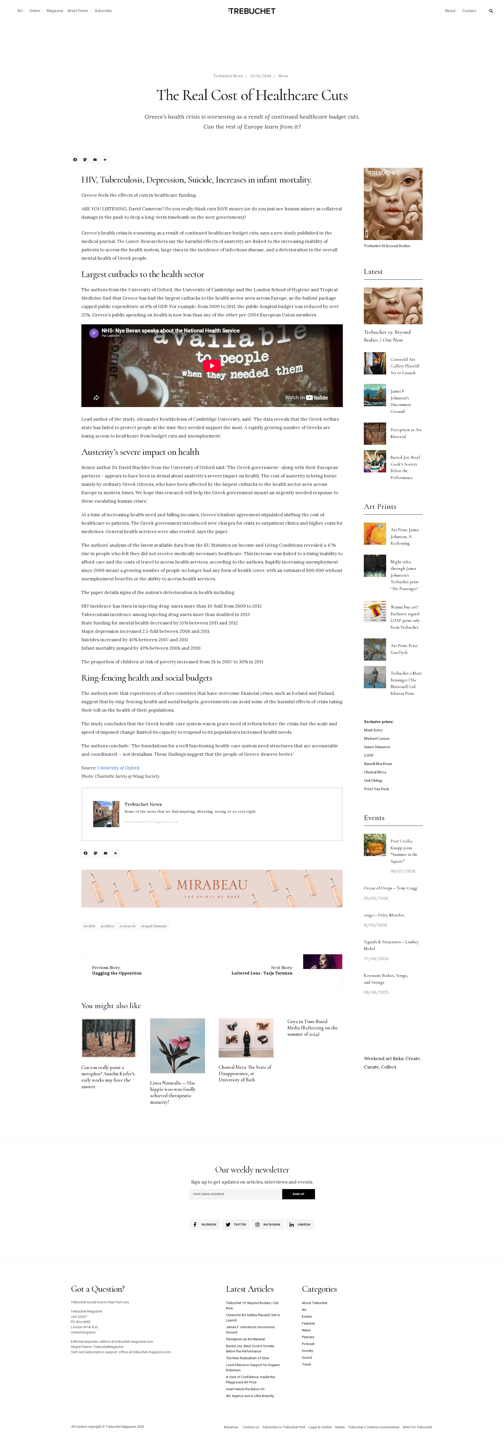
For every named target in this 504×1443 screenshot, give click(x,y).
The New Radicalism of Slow (247, 1358)
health (89, 926)
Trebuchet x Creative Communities (373, 1427)
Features (308, 1323)
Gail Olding (373, 780)
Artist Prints (77, 10)
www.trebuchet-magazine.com (151, 821)
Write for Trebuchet (417, 1427)
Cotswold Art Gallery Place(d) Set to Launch (405, 366)
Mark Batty (373, 730)
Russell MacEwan (378, 764)
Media (340, 1427)
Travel (306, 1364)
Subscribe (103, 10)
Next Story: (262, 970)
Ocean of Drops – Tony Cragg (390, 888)
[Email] (96, 160)
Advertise (231, 1427)
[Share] (106, 160)
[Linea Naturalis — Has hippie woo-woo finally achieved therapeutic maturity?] (177, 1045)
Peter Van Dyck (376, 789)
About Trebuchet (314, 1303)
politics (107, 926)
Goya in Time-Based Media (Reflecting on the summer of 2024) (312, 1028)
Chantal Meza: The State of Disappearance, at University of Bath (245, 1073)
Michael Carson (376, 738)
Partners (308, 1337)
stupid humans (154, 926)
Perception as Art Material (245, 1339)
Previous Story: (117, 970)
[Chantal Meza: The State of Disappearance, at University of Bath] (246, 1037)
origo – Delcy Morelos (384, 915)
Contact (469, 10)
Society (307, 1351)
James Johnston (377, 747)
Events (307, 1317)
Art (20, 10)
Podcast (308, 1344)
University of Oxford (118, 768)
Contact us (251, 1427)
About (450, 10)
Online (34, 10)
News (283, 76)
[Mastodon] (86, 160)
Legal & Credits (320, 1427)
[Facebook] (76, 160)
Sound (307, 1357)
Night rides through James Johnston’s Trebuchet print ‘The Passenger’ (405, 575)
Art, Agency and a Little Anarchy (250, 1396)
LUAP (369, 755)
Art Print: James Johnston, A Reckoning (405, 536)
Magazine (55, 10)
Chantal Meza (375, 772)
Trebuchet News (228, 76)
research (127, 926)
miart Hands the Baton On (245, 1389)
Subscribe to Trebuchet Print (283, 1427)
